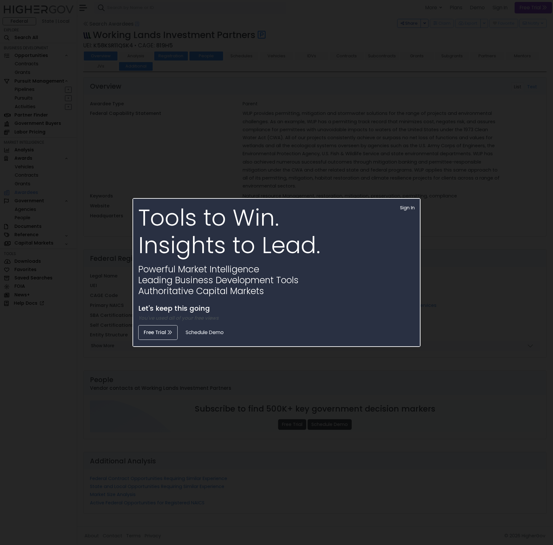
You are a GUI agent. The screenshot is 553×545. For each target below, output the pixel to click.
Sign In (407, 207)
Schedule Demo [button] (205, 332)
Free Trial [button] (155, 332)
